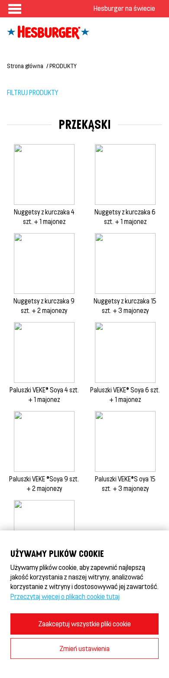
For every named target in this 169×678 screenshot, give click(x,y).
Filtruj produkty (32, 92)
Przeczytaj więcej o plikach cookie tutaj (65, 596)
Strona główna (25, 65)
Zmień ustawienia (84, 648)
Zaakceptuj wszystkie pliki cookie (84, 623)
